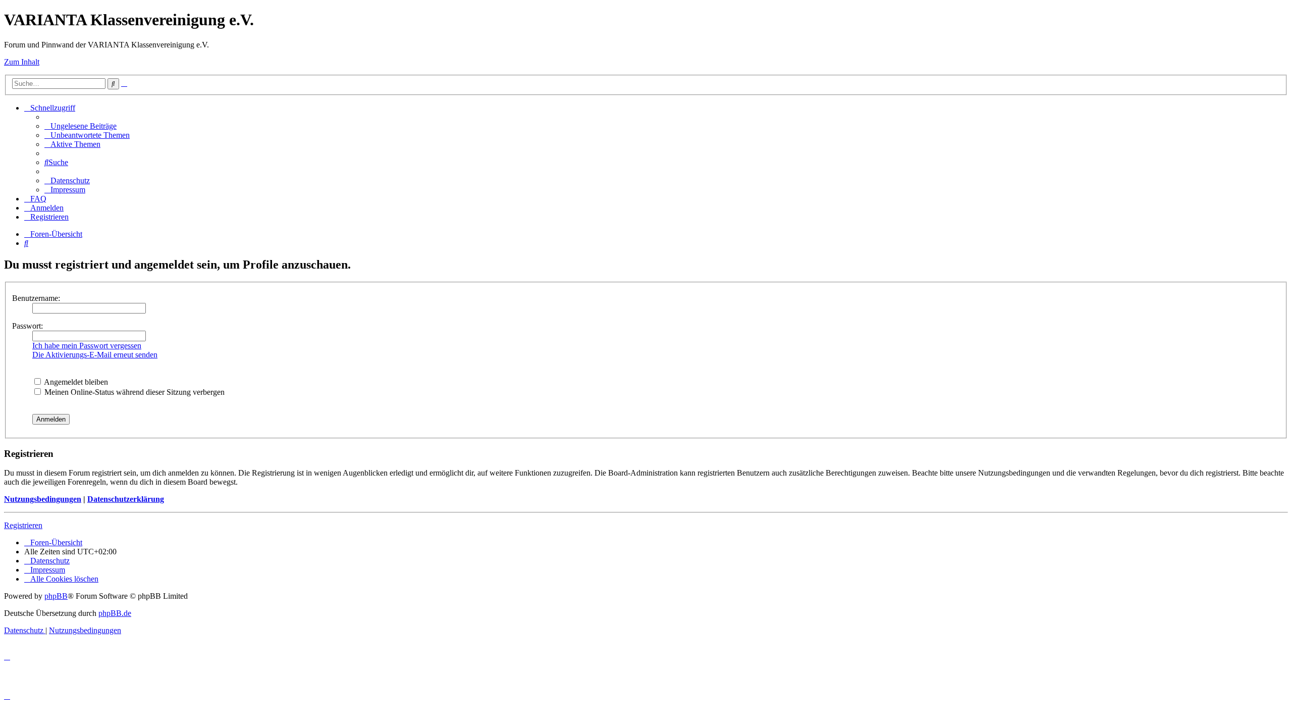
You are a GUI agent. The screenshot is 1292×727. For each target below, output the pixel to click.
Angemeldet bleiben (75, 382)
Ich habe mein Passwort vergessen (86, 345)
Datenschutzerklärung (125, 499)
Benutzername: (36, 298)
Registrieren (23, 525)
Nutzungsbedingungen (42, 499)
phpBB (56, 596)
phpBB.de (114, 613)
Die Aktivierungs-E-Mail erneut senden (94, 354)
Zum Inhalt (21, 62)
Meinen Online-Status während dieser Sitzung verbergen (133, 392)
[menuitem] (80, 126)
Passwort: (27, 326)
